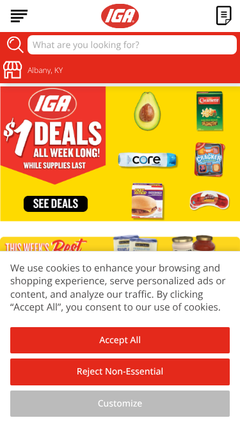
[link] (120, 154)
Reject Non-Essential (120, 372)
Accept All (120, 340)
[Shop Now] (19, 16)
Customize (120, 404)
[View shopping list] (224, 16)
